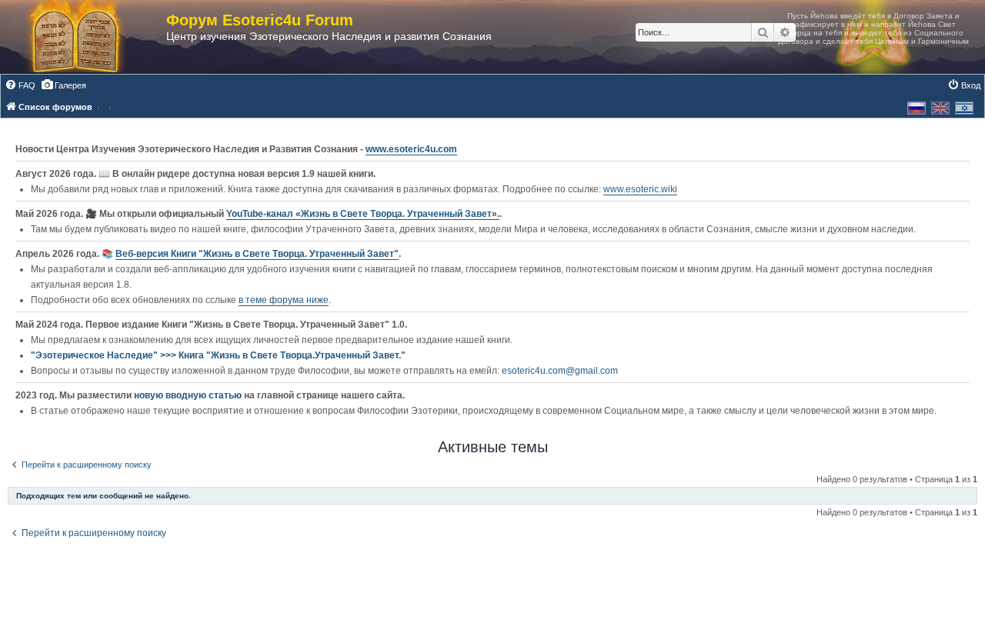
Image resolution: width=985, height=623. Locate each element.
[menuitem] (20, 85)
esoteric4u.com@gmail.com (560, 370)
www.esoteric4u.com (411, 149)
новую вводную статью (189, 395)
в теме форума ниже (284, 300)
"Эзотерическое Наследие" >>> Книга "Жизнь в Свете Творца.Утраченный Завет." (218, 355)
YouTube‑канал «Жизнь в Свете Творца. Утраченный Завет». (362, 213)
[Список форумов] (90, 37)
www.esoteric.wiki (640, 189)
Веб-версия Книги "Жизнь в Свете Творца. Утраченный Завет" (257, 253)
